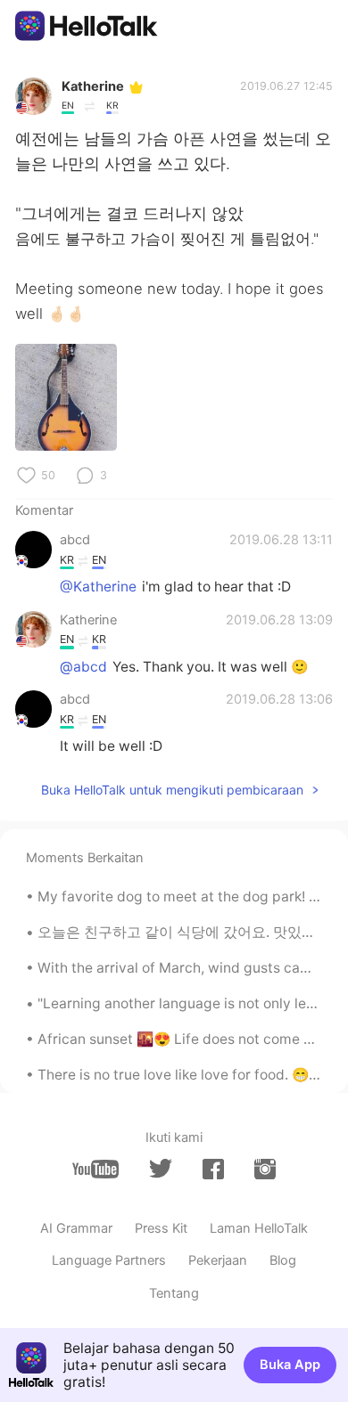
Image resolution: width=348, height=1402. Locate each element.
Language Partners (109, 1260)
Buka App (290, 1365)
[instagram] (265, 1169)
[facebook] (213, 1169)
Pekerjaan (217, 1260)
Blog (282, 1260)
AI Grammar (76, 1228)
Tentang (174, 1293)
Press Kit (161, 1228)
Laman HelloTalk (259, 1228)
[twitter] (160, 1168)
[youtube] (95, 1169)
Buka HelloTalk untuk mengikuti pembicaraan (172, 789)
